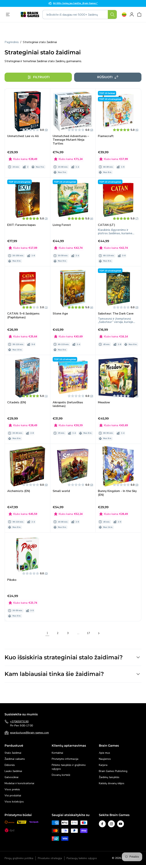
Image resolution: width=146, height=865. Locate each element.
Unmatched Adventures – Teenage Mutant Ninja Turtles (71, 139)
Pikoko (11, 580)
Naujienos (105, 759)
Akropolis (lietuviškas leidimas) (68, 404)
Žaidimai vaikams (15, 759)
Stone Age (60, 313)
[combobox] (80, 14)
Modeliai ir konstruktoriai (19, 783)
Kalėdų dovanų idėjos (111, 783)
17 (88, 633)
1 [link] (47, 633)
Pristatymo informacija (65, 759)
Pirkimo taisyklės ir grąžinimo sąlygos (69, 767)
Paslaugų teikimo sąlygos (82, 858)
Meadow (104, 402)
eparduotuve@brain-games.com (29, 732)
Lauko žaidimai (13, 771)
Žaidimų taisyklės (109, 777)
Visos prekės (12, 789)
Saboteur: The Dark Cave (115, 313)
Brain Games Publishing (113, 771)
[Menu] (9, 14)
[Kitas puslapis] (98, 633)
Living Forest (62, 225)
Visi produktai (13, 795)
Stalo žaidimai (13, 753)
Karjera (103, 765)
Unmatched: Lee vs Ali (23, 136)
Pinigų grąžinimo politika (19, 858)
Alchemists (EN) (18, 491)
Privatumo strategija (50, 858)
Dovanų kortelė (61, 775)
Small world (61, 491)
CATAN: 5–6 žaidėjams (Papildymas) (23, 315)
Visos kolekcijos (14, 801)
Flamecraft (106, 136)
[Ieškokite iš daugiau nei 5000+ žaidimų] (112, 14)
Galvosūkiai (11, 777)
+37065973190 (19, 721)
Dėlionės (10, 765)
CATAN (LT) (106, 225)
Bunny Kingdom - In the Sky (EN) (117, 493)
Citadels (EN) (16, 402)
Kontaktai (57, 753)
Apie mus (104, 753)
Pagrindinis (12, 42)
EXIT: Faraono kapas (21, 225)
